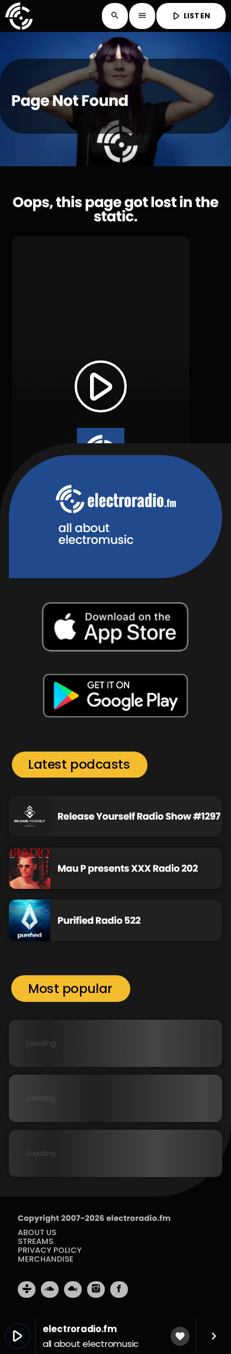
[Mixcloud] (73, 1289)
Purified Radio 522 (98, 920)
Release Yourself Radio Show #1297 (138, 816)
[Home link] (19, 16)
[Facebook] (119, 1289)
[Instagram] (96, 1289)
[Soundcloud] (50, 1289)
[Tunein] (27, 1289)
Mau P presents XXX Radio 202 (127, 868)
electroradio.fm (138, 1218)
